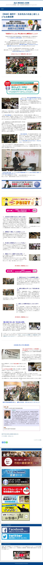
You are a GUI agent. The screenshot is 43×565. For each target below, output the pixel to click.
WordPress (21, 563)
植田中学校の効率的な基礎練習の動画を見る (10, 434)
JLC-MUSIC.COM (21, 2)
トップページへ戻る (37, 439)
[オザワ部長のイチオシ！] (16, 511)
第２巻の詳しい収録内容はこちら (21, 317)
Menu (2, 8)
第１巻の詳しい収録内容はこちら (21, 265)
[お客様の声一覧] (16, 520)
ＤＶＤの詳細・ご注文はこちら (7, 436)
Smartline (26, 563)
